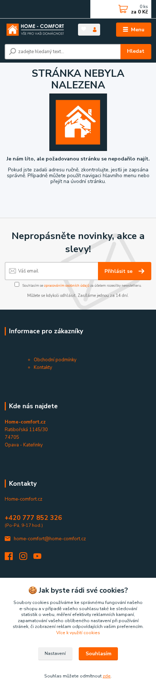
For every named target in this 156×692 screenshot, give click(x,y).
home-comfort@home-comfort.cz (50, 539)
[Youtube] (40, 558)
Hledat (135, 51)
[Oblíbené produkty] (83, 29)
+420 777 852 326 (33, 517)
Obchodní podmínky (55, 360)
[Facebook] (12, 558)
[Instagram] (26, 558)
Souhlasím (98, 653)
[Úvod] (35, 30)
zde (107, 676)
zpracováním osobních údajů (66, 285)
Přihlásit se (119, 271)
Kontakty (43, 367)
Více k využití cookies (78, 633)
